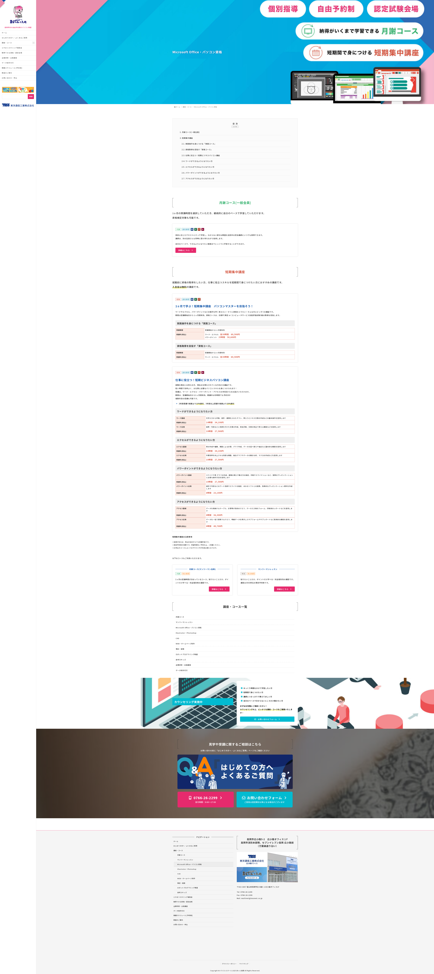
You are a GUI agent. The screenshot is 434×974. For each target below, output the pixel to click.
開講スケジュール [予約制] (12, 68)
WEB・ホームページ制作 (185, 643)
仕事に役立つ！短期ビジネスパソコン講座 (201, 155)
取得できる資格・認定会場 (12, 53)
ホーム (4, 32)
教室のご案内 (7, 73)
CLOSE (235, 126)
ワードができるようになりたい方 (197, 161)
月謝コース (180, 617)
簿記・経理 (180, 649)
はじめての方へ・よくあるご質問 (14, 38)
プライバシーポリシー (229, 964)
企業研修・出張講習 (9, 58)
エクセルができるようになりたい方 (198, 167)
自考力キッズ (181, 660)
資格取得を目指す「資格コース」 (197, 149)
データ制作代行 (8, 63)
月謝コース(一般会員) (190, 132)
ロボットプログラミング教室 (187, 654)
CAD (177, 638)
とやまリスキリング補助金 (12, 48)
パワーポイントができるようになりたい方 (201, 173)
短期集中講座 (186, 138)
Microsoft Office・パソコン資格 (189, 627)
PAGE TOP (423, 942)
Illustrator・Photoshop (186, 633)
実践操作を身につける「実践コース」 (199, 144)
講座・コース (7, 43)
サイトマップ (243, 964)
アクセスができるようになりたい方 (198, 178)
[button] (185, 250)
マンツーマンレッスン (184, 622)
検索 (31, 96)
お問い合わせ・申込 (9, 78)
